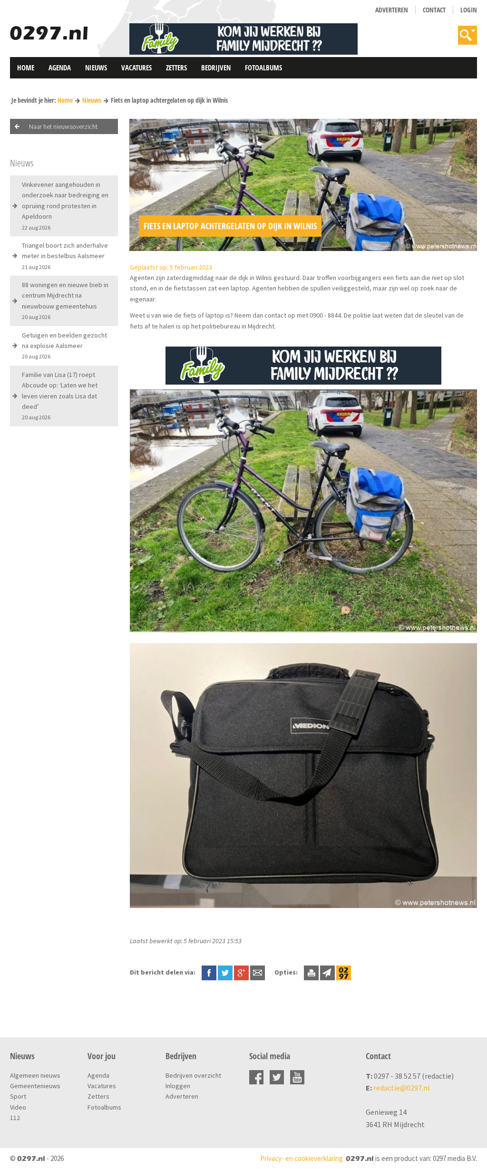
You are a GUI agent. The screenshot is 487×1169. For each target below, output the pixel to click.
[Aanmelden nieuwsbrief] (327, 972)
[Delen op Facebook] (209, 972)
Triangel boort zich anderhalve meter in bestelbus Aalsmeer (65, 256)
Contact (434, 9)
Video (18, 1107)
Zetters (176, 67)
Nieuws (96, 67)
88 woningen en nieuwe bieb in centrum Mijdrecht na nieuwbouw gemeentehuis (65, 300)
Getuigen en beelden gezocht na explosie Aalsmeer (64, 345)
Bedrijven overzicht (193, 1075)
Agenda (60, 67)
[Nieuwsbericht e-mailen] (257, 972)
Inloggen (178, 1086)
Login (468, 9)
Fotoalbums (263, 67)
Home (25, 67)
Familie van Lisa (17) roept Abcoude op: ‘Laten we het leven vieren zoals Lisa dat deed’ (59, 395)
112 (15, 1117)
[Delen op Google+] (241, 972)
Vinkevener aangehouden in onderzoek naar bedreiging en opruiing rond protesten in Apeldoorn (65, 205)
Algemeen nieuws (35, 1075)
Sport (18, 1096)
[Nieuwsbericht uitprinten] (311, 972)
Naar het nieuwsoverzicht (63, 126)
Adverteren (391, 9)
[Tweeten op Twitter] (225, 972)
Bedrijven (216, 67)
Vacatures (136, 67)
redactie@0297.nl (401, 1087)
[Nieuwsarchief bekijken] (343, 972)
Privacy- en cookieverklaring (301, 1158)
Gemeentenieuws (35, 1086)
